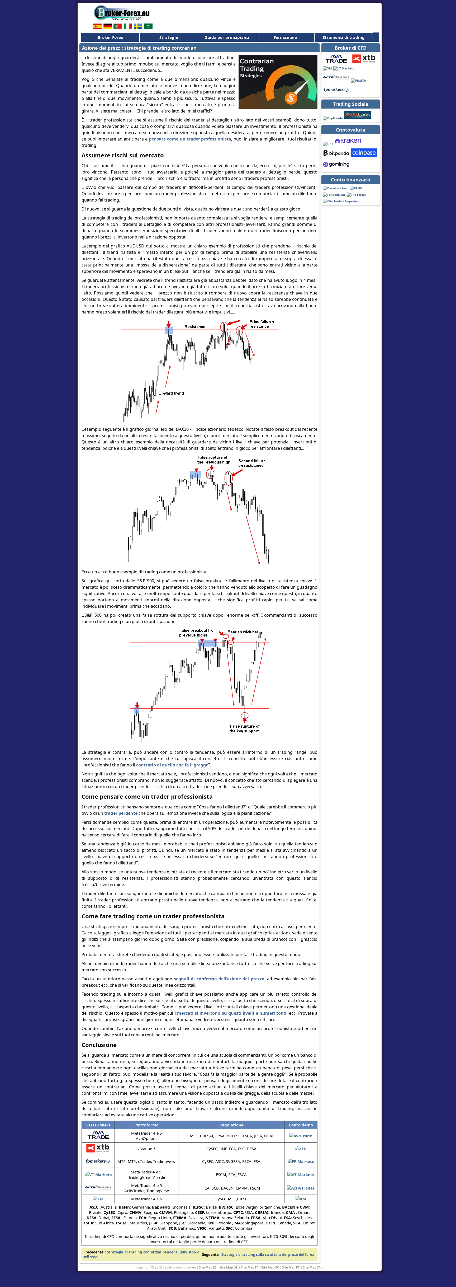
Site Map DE (229, 1267)
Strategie (168, 37)
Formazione (285, 37)
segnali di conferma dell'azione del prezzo (219, 979)
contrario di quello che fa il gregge (172, 765)
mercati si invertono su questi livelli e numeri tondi (232, 1013)
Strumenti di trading (344, 37)
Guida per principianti (227, 37)
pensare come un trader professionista (190, 139)
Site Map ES (207, 1267)
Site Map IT (249, 1267)
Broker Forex (110, 37)
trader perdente (120, 813)
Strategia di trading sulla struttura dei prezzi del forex (267, 1254)
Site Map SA (312, 1267)
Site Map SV (270, 1267)
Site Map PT (291, 1267)
